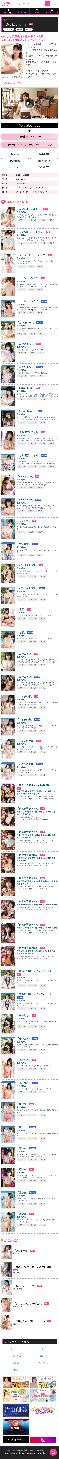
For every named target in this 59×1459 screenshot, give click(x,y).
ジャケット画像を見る (14, 77)
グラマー (43, 1349)
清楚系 (19, 29)
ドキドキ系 (43, 1363)
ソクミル (15, 167)
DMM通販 (44, 154)
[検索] (47, 3)
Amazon (15, 154)
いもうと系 (8, 29)
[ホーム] (53, 1452)
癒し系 (28, 29)
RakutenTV (44, 160)
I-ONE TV (44, 167)
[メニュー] (54, 3)
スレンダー (16, 1349)
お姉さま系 (43, 1356)
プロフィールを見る (12, 83)
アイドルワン (7, 4)
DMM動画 (15, 160)
